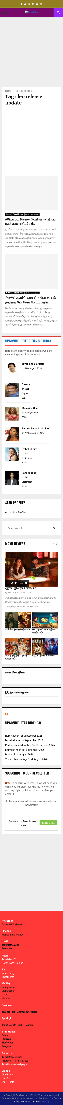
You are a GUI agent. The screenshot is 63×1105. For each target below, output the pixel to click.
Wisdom (6, 998)
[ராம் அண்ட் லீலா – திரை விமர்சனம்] (45, 620)
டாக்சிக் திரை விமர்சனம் (17, 629)
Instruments (8, 990)
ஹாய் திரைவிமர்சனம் (20, 588)
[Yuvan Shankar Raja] (12, 375)
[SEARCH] (54, 528)
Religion (6, 1046)
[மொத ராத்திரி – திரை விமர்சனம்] (18, 646)
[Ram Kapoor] (12, 484)
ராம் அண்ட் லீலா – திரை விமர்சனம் (44, 631)
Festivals (6, 1039)
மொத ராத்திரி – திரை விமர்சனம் (16, 657)
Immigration (8, 987)
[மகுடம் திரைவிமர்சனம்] (45, 646)
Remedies (7, 948)
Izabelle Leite (29, 449)
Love (4, 994)
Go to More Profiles (15, 512)
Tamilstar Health (11, 944)
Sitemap (45, 1101)
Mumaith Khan (30, 408)
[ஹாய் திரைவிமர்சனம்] (31, 569)
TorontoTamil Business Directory (19, 1011)
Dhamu (26, 384)
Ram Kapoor (29, 472)
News (8, 214)
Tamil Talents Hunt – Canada (17, 1025)
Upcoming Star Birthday (23, 722)
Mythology (7, 1042)
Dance (5, 1035)
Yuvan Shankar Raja (33, 363)
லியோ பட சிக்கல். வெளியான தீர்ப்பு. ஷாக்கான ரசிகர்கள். (30, 221)
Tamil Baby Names (12, 1057)
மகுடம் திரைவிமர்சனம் (43, 656)
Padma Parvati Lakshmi (36, 428)
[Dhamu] (12, 395)
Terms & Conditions (30, 1101)
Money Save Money (12, 934)
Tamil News (18, 214)
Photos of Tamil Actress (15, 1060)
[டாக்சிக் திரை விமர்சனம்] (18, 620)
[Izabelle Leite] (12, 460)
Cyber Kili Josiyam (12, 924)
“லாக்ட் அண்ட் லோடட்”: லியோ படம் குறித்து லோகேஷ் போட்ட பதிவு (30, 300)
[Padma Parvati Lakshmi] (12, 440)
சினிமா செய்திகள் (32, 214)
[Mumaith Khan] (12, 419)
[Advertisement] (31, 52)
